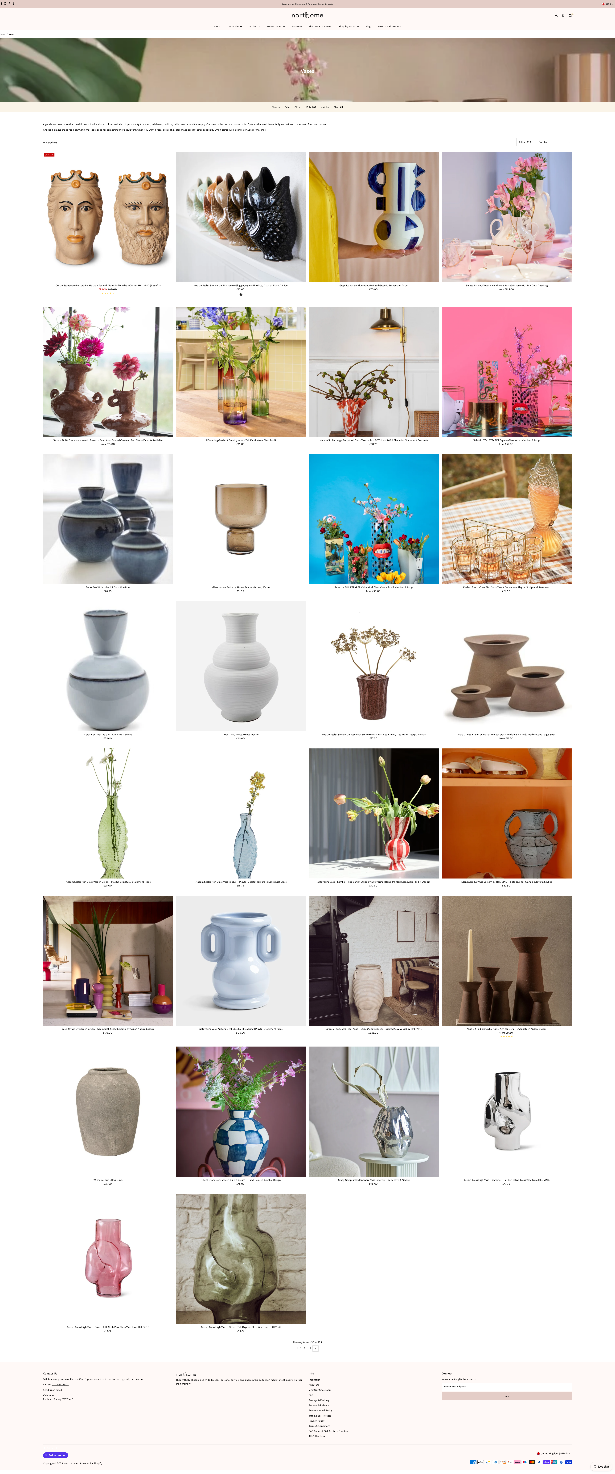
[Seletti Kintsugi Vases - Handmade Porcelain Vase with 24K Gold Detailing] (507, 217)
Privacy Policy (317, 1420)
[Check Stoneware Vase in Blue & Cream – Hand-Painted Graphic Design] (241, 1112)
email (59, 1390)
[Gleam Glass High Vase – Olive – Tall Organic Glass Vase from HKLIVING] (241, 1259)
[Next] (457, 4)
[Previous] (158, 4)
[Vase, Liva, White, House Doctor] (241, 666)
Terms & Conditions (319, 1426)
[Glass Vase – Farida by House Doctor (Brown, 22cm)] (241, 519)
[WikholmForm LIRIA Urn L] (108, 1112)
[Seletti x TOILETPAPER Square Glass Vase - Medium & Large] (507, 372)
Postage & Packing (319, 1400)
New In (276, 107)
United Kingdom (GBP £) (554, 1453)
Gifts (297, 107)
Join (507, 1396)
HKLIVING (310, 107)
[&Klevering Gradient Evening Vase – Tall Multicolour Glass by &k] (241, 372)
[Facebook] (1, 4)
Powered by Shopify (90, 1463)
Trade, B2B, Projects (320, 1415)
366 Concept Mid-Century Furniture (329, 1431)
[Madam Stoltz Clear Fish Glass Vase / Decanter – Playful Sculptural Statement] (507, 519)
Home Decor (274, 26)
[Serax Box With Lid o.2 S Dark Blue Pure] (108, 519)
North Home (71, 1463)
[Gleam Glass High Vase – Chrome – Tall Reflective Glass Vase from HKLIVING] (507, 1112)
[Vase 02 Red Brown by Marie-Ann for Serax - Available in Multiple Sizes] (507, 961)
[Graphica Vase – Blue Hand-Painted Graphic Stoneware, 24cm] (374, 217)
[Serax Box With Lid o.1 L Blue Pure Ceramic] (108, 666)
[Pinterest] (9, 4)
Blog (368, 26)
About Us (314, 1384)
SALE (217, 26)
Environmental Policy (321, 1410)
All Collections (317, 1436)
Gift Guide (233, 26)
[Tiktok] (13, 4)
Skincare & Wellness (320, 26)
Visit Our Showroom (389, 26)
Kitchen (253, 26)
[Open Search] (556, 15)
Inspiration (314, 1379)
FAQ (311, 1395)
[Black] (241, 294)
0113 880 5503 (60, 1384)
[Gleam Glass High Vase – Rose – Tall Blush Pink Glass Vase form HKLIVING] (108, 1259)
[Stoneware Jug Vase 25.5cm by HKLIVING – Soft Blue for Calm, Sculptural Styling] (507, 813)
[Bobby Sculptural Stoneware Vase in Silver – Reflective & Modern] (374, 1112)
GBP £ (608, 4)
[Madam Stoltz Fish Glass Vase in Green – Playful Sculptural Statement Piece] (108, 813)
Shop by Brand (347, 26)
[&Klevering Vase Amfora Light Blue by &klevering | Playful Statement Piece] (241, 961)
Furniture (297, 26)
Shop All (338, 107)
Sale (287, 107)
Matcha (325, 107)
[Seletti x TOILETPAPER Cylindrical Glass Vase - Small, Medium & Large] (374, 519)
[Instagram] (5, 4)
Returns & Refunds (319, 1405)
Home (3, 34)
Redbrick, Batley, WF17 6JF (58, 1399)
